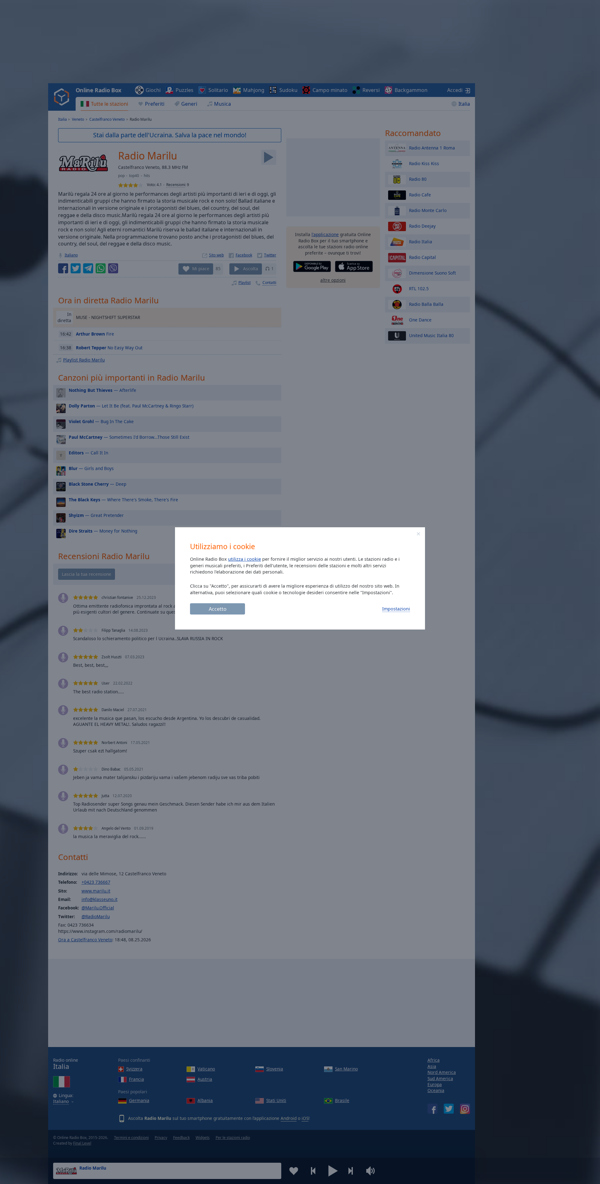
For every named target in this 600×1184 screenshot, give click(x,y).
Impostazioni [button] (396, 609)
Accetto (218, 608)
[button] (418, 533)
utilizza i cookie (244, 559)
